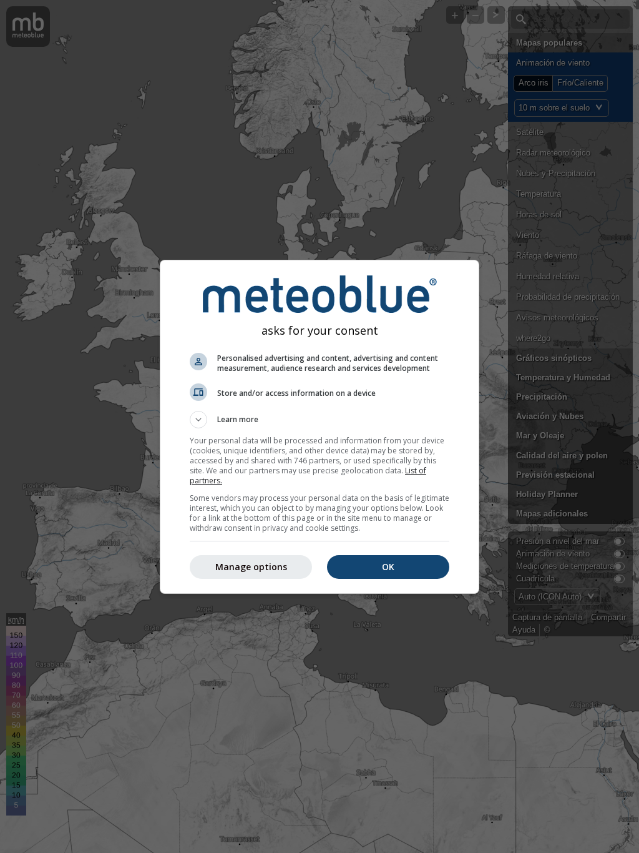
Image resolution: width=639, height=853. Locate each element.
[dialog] (319, 427)
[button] (319, 419)
